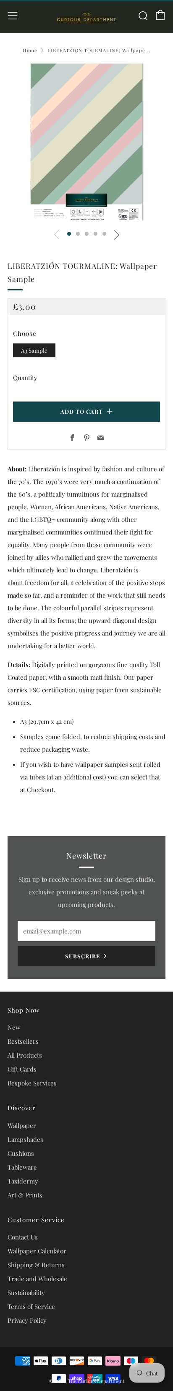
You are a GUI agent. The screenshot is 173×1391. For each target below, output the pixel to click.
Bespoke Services (32, 1083)
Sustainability (26, 1292)
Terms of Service (31, 1306)
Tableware (22, 1167)
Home (30, 50)
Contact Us (23, 1237)
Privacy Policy (27, 1320)
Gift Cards (22, 1069)
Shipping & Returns (36, 1265)
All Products (25, 1055)
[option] (86, 143)
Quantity (25, 377)
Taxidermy (23, 1181)
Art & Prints (25, 1195)
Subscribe (82, 956)
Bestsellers (23, 1041)
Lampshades (25, 1139)
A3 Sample (34, 350)
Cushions (21, 1153)
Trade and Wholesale (37, 1278)
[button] (69, 234)
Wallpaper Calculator (37, 1251)
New (14, 1027)
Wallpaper (22, 1125)
